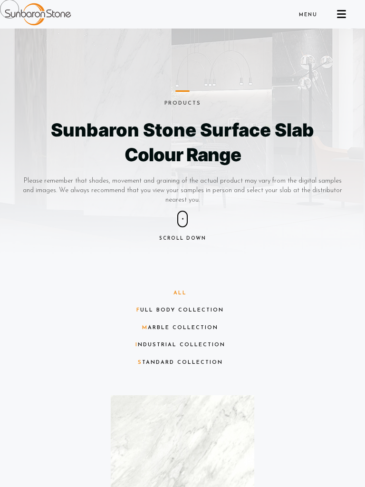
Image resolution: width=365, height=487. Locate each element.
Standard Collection (180, 362)
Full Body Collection (180, 310)
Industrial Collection (180, 345)
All (180, 293)
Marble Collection (180, 328)
